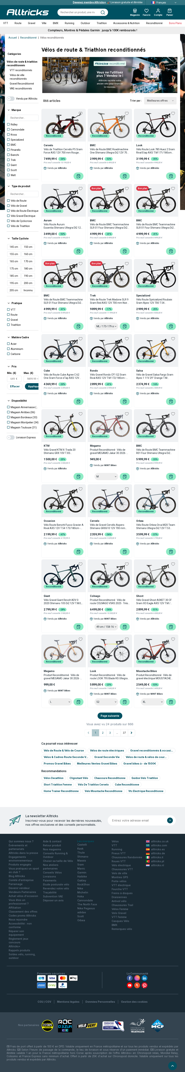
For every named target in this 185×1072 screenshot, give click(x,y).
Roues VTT (119, 861)
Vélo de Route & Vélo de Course (64, 750)
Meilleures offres (157, 100)
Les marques (85, 841)
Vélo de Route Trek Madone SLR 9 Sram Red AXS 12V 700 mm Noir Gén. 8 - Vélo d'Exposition (109, 301)
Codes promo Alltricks (22, 915)
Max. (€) (28, 373)
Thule (81, 852)
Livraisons (49, 876)
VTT (5, 23)
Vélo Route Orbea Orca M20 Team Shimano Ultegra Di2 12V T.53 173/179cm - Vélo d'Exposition (155, 526)
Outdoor (85, 23)
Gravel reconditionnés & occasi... (151, 750)
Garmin (81, 872)
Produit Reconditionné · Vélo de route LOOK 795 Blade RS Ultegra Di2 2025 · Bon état (109, 677)
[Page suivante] (131, 732)
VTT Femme (119, 917)
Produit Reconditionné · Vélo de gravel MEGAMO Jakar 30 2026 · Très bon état (108, 451)
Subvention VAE (53, 896)
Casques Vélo (120, 921)
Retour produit (52, 845)
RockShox (83, 884)
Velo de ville (119, 873)
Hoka (80, 896)
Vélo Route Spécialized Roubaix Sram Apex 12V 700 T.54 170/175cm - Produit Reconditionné (154, 301)
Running (69, 23)
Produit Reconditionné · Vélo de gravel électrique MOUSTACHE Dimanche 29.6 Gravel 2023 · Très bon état (155, 677)
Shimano (82, 856)
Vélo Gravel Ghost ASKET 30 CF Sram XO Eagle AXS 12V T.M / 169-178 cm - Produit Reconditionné (154, 602)
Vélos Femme (120, 909)
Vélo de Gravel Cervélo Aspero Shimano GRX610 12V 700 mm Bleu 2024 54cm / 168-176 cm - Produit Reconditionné (108, 526)
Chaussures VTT (122, 869)
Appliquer (34, 386)
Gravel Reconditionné (22, 83)
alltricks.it (157, 857)
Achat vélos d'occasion (23, 896)
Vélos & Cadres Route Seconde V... (66, 757)
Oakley (81, 880)
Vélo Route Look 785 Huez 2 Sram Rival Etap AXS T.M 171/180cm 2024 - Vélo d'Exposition (155, 151)
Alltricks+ (14, 946)
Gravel (31, 23)
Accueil (12, 37)
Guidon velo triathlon (145, 778)
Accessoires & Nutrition (126, 23)
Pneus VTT (119, 853)
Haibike (82, 876)
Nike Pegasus (86, 908)
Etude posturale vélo (56, 884)
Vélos (115, 841)
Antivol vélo (119, 901)
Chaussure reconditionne (109, 778)
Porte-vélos (119, 881)
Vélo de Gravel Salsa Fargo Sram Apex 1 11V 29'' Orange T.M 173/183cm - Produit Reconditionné (154, 376)
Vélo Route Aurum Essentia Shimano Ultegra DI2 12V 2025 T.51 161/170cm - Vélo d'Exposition (63, 226)
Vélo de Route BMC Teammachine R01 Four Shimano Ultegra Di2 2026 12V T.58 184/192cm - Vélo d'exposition (155, 451)
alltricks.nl (157, 865)
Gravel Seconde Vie (107, 757)
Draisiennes (119, 897)
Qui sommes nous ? (21, 841)
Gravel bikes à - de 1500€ (139, 763)
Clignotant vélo (79, 778)
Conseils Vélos (52, 872)
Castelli (82, 844)
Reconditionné (154, 23)
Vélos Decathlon (53, 778)
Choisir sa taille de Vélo (58, 860)
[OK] (170, 820)
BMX (55, 23)
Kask (80, 848)
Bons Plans (175, 23)
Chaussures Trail (122, 905)
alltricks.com (159, 845)
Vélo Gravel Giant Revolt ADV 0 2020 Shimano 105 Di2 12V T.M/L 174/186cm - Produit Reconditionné (62, 602)
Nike (80, 888)
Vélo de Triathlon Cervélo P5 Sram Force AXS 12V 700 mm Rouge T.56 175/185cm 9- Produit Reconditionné (63, 151)
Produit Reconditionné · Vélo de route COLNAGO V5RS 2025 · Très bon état (109, 602)
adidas (81, 912)
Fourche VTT (120, 889)
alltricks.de (158, 853)
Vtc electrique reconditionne (145, 791)
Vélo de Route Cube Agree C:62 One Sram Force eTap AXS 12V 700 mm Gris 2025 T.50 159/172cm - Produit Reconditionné (61, 376)
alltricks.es (158, 849)
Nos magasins (52, 849)
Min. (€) (11, 373)
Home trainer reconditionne (61, 791)
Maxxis (81, 860)
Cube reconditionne (127, 784)
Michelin (82, 892)
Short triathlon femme (58, 784)
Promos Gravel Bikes (57, 763)
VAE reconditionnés (21, 88)
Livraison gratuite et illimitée (108, 2)
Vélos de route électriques (107, 750)
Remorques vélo (122, 928)
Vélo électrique (121, 865)
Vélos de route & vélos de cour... (146, 757)
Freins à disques (122, 893)
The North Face (87, 904)
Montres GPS (120, 877)
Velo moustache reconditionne (103, 791)
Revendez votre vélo (56, 888)
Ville (44, 23)
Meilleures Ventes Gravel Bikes (97, 763)
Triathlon (102, 23)
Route (18, 23)
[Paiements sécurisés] (57, 981)
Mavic (81, 868)
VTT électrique (121, 885)
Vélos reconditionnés (52, 37)
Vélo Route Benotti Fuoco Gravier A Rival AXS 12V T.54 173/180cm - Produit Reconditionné (63, 526)
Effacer (15, 386)
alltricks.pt (157, 861)
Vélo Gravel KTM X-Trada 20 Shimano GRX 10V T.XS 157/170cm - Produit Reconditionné (60, 451)
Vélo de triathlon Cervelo (93, 784)
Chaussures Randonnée (127, 857)
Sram (80, 864)
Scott (80, 916)
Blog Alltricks (17, 876)
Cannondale (85, 900)
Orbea (81, 920)
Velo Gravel (119, 913)
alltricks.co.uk (160, 841)
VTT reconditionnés (21, 70)
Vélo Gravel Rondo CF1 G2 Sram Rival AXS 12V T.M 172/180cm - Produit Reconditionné (108, 376)
